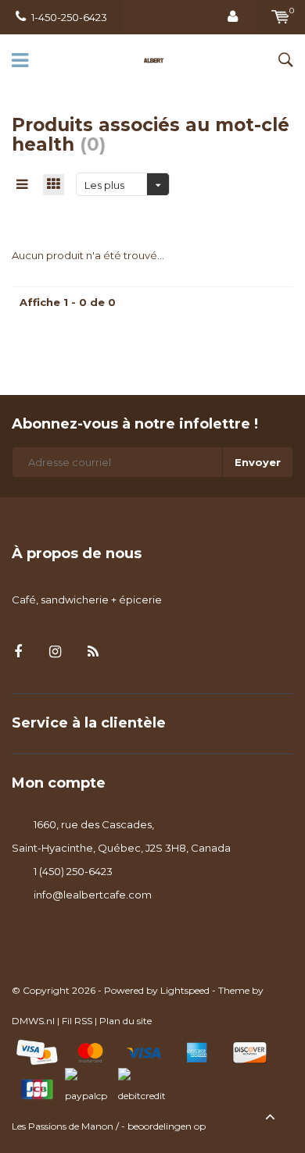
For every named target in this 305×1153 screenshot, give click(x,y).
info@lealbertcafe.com (93, 894)
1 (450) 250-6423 (73, 871)
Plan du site (125, 1021)
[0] (280, 17)
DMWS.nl (33, 1021)
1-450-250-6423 (69, 17)
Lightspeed (185, 990)
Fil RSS (77, 1021)
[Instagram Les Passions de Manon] (55, 652)
